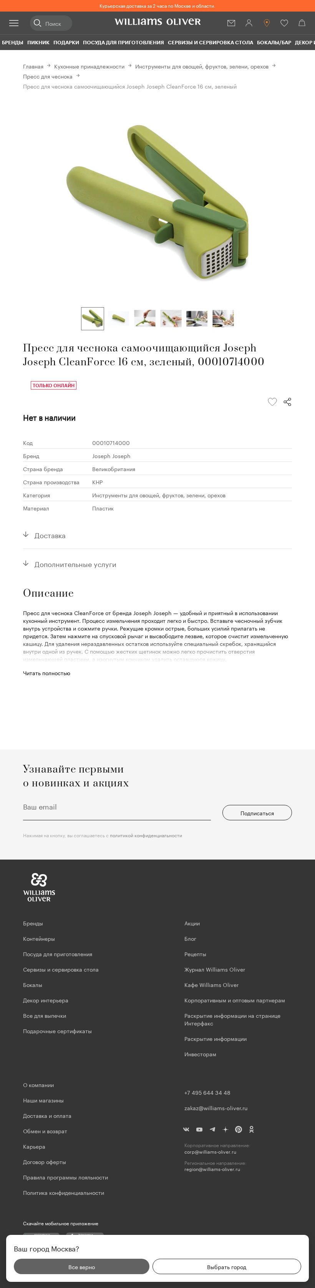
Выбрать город (226, 1266)
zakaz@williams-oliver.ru (215, 1107)
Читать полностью (46, 672)
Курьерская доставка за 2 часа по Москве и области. (157, 5)
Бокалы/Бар (274, 42)
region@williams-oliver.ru (212, 1169)
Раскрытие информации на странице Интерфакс (232, 1019)
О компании (38, 1084)
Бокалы (32, 984)
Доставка (50, 534)
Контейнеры (39, 938)
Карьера (34, 1146)
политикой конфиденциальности (146, 834)
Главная (33, 66)
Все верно (81, 1266)
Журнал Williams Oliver (214, 969)
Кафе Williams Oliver (211, 984)
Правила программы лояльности (65, 1177)
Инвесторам (201, 1053)
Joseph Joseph (111, 455)
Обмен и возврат (45, 1130)
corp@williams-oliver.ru (210, 1151)
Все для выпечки (44, 1015)
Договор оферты (44, 1161)
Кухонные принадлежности (89, 66)
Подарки (66, 42)
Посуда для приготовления (123, 42)
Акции (192, 922)
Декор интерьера (45, 999)
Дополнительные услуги (75, 563)
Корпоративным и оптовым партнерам (234, 999)
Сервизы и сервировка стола (210, 42)
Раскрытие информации (215, 1038)
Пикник (38, 42)
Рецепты (195, 953)
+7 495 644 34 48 (207, 1092)
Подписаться (257, 812)
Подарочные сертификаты (57, 1030)
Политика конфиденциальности (63, 1192)
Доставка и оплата (47, 1115)
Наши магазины (43, 1100)
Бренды (12, 42)
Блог (190, 938)
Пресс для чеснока (48, 76)
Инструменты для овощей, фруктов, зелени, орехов (202, 66)
